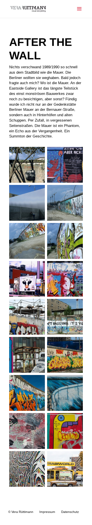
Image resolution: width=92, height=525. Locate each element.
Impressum (47, 512)
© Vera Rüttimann (20, 512)
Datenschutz (70, 512)
